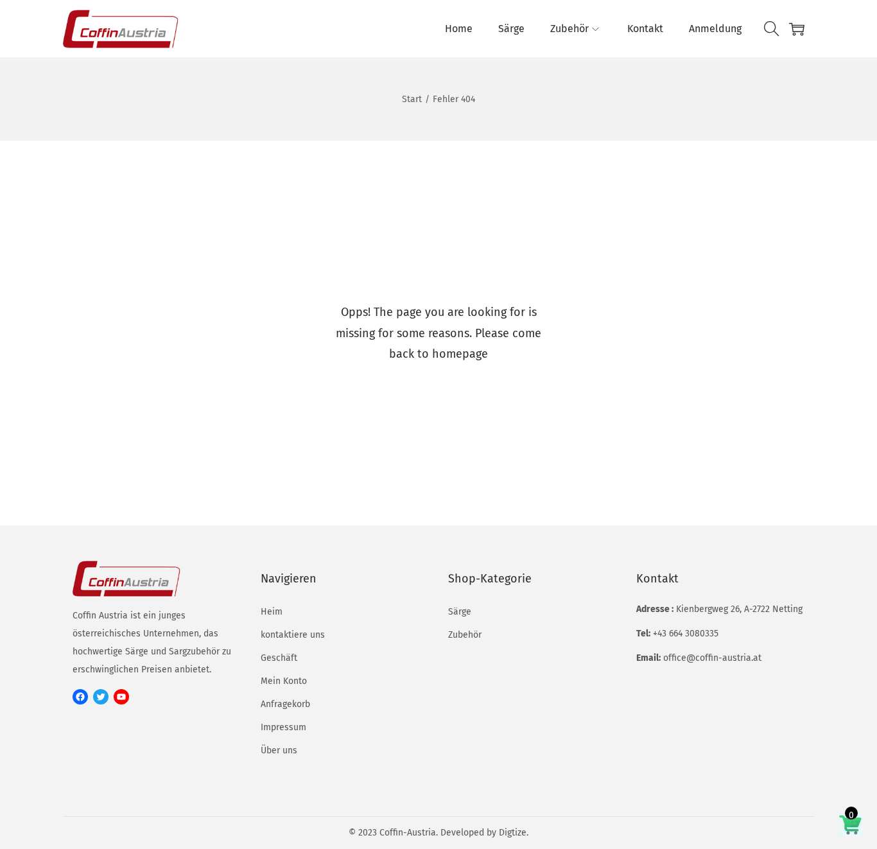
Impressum (283, 727)
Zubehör (465, 634)
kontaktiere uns (293, 634)
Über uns (279, 750)
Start (412, 99)
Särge (459, 611)
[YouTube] (121, 697)
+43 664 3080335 (685, 633)
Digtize (512, 832)
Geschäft (279, 657)
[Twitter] (101, 697)
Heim (271, 611)
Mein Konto (284, 681)
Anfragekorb (285, 704)
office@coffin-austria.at (712, 657)
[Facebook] (80, 697)
